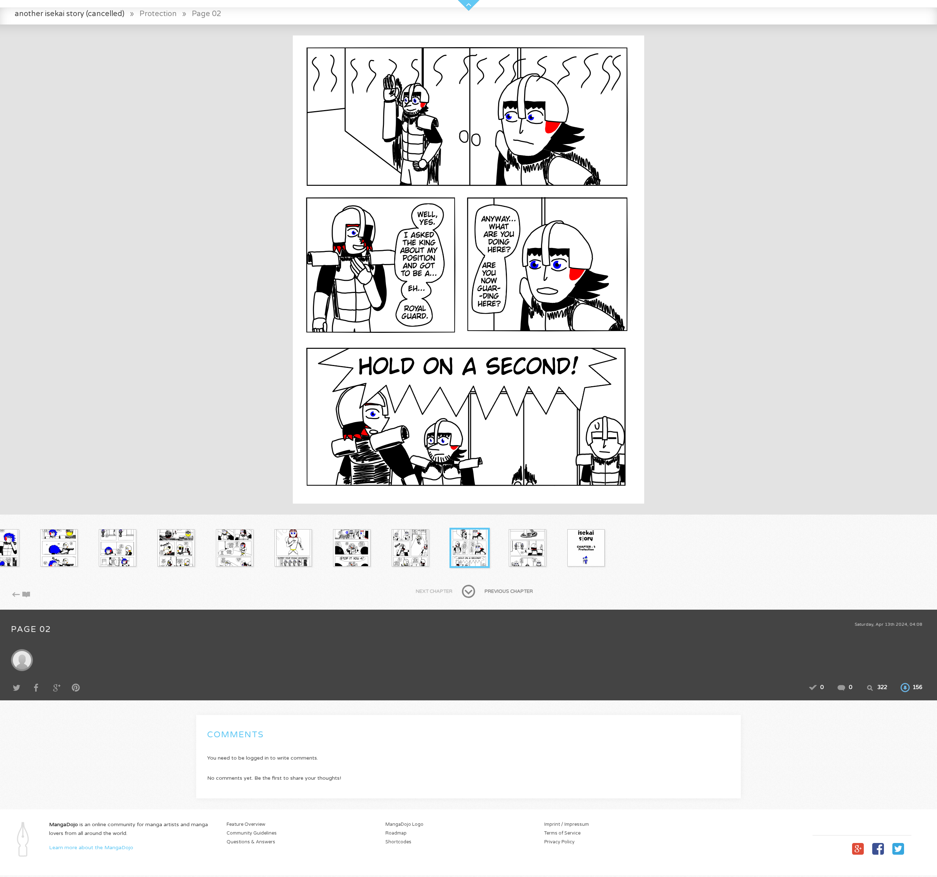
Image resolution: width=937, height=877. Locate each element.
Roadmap (396, 833)
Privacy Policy (559, 842)
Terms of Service (562, 833)
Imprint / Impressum (566, 824)
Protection (158, 13)
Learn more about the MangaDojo (91, 847)
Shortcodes (398, 842)
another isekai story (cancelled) (69, 13)
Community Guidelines (252, 833)
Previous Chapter (509, 591)
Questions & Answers (251, 842)
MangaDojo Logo (404, 824)
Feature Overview (246, 824)
